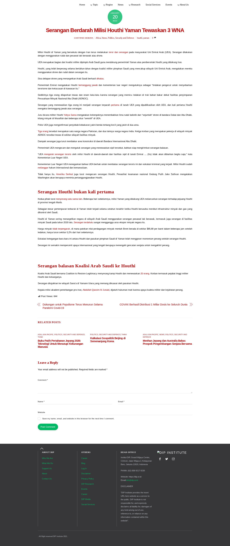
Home (82, 4)
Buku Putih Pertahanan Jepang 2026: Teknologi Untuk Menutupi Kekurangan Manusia (60, 343)
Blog (83, 463)
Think (40, 337)
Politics (111, 38)
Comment (43, 380)
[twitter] (166, 459)
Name (41, 402)
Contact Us (47, 479)
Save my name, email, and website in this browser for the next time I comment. (78, 419)
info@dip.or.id (132, 480)
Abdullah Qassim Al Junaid (96, 290)
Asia (40, 335)
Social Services (153, 4)
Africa (98, 38)
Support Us (47, 468)
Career (84, 458)
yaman (146, 38)
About (44, 473)
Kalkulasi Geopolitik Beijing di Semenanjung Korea (108, 340)
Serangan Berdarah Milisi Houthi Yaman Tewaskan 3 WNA (115, 30)
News (120, 4)
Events (169, 4)
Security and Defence (124, 38)
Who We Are (47, 458)
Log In (84, 468)
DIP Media (86, 499)
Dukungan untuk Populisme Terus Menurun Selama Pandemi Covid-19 (73, 306)
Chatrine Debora (83, 38)
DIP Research (87, 484)
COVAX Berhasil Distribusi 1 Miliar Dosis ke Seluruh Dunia (153, 304)
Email (121, 402)
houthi (139, 38)
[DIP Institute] (172, 452)
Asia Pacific (48, 335)
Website (41, 412)
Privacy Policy (87, 479)
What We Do (47, 463)
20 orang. (146, 273)
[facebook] (160, 459)
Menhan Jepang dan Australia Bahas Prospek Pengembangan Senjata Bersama (167, 342)
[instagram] (173, 459)
